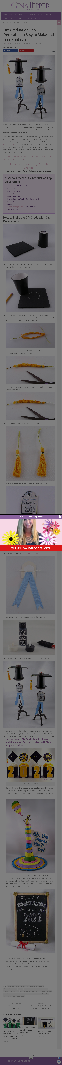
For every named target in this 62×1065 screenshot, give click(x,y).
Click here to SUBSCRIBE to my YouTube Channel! (31, 548)
